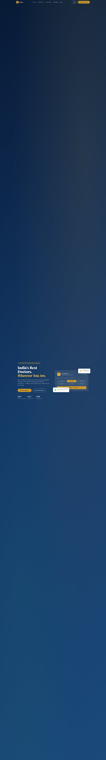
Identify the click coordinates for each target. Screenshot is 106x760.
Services (34, 2)
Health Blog (55, 2)
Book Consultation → (83, 2)
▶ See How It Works (39, 390)
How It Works (48, 2)
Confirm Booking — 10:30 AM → (72, 387)
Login (74, 2)
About (61, 2)
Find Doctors (40, 2)
